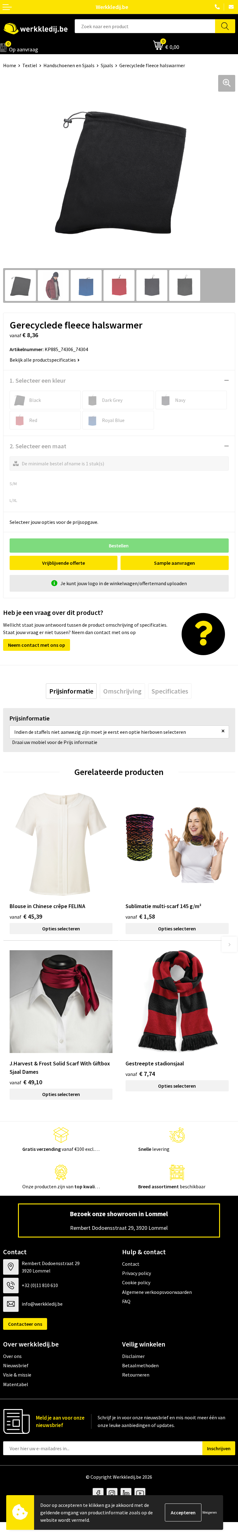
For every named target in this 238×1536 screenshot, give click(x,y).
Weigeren (209, 1512)
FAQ (126, 1301)
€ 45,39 (26, 916)
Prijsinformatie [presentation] (71, 691)
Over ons (12, 1356)
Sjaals (107, 65)
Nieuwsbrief (16, 1365)
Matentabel (15, 1384)
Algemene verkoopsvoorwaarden (157, 1292)
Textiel (29, 65)
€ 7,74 (140, 1073)
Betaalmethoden (140, 1365)
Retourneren (135, 1375)
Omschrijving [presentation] (122, 691)
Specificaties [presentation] (170, 691)
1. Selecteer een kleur (38, 380)
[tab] (71, 691)
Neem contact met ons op (36, 645)
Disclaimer (133, 1356)
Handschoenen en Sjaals (69, 65)
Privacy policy (136, 1273)
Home (9, 65)
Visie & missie (17, 1375)
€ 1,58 (140, 916)
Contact (130, 1264)
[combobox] (145, 26)
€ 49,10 (26, 1082)
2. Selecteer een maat (38, 446)
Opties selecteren (61, 928)
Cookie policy (136, 1282)
